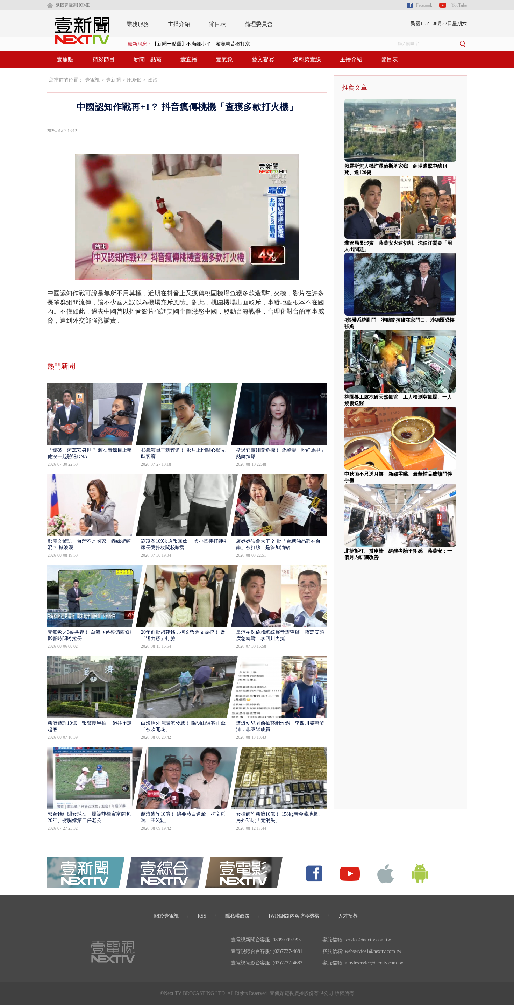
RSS (202, 916)
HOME (134, 80)
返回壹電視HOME (73, 5)
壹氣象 (224, 59)
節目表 (217, 24)
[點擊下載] (385, 873)
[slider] (187, 274)
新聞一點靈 (148, 59)
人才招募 (348, 916)
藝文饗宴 (263, 59)
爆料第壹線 (307, 59)
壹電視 (92, 80)
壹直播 (188, 59)
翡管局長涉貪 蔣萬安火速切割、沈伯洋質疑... (203, 44)
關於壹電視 (166, 916)
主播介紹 (179, 24)
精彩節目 (103, 59)
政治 (152, 80)
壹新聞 (113, 80)
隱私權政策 (237, 916)
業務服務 (138, 24)
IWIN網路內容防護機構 (294, 916)
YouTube (459, 5)
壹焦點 (65, 59)
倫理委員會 (259, 24)
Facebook (424, 5)
